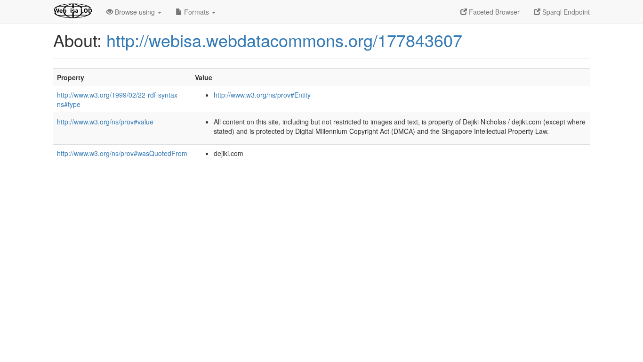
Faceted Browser (493, 11)
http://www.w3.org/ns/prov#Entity (262, 94)
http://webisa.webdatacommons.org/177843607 (284, 40)
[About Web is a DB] (72, 12)
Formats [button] (196, 11)
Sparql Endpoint (565, 11)
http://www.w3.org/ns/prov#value (105, 121)
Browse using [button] (135, 11)
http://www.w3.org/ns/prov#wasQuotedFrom (122, 153)
